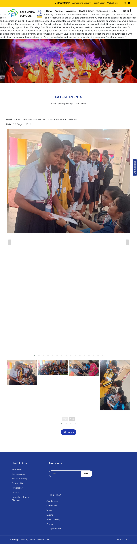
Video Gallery (53, 520)
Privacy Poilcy (27, 540)
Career (49, 524)
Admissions (135, 167)
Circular (15, 493)
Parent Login (99, 3)
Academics (71, 11)
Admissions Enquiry (81, 3)
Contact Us (17, 483)
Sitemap (14, 540)
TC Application (53, 529)
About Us (59, 11)
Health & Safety (86, 11)
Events (49, 515)
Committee (52, 506)
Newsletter (17, 488)
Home (49, 11)
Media (113, 11)
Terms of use (43, 540)
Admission (17, 469)
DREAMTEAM (122, 540)
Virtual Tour (112, 3)
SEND (86, 473)
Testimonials (102, 11)
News (49, 510)
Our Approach (19, 474)
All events (68, 432)
